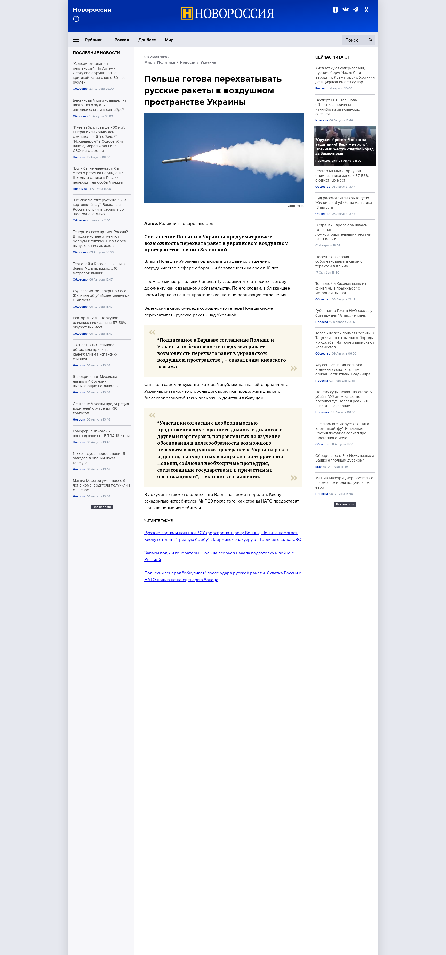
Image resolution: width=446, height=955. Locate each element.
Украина (208, 62)
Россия (122, 39)
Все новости (102, 507)
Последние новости (96, 53)
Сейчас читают (332, 57)
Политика (80, 189)
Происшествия (326, 160)
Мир (169, 39)
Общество (80, 88)
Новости (79, 157)
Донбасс (147, 39)
